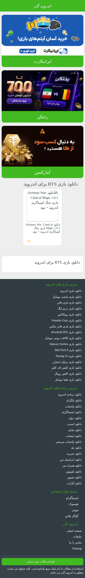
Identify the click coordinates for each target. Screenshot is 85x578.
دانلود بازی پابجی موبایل (67, 296)
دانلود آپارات (74, 483)
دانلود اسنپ (74, 424)
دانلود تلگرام (74, 400)
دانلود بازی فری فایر (69, 302)
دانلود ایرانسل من (71, 459)
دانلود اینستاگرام (72, 412)
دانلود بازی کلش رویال (68, 373)
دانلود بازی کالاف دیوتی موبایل (63, 338)
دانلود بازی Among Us (68, 356)
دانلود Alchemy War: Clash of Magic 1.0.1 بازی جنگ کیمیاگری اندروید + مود (42, 228)
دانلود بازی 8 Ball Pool (68, 350)
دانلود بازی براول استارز (67, 362)
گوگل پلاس (72, 516)
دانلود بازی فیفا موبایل (68, 379)
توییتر (75, 510)
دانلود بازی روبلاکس (70, 314)
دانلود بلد (76, 447)
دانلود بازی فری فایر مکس (65, 326)
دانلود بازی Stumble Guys (67, 320)
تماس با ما (75, 542)
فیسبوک (74, 504)
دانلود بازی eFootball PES (66, 332)
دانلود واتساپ (73, 406)
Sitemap (77, 548)
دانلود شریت (74, 453)
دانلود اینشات (74, 436)
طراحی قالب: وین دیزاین (41, 561)
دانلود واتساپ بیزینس (69, 441)
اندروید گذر (42, 6)
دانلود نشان (75, 430)
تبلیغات (77, 536)
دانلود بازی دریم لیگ (70, 308)
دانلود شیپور (74, 477)
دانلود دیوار (75, 418)
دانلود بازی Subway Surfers (66, 344)
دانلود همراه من (72, 465)
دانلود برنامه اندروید (70, 394)
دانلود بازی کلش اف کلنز (66, 367)
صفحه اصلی (74, 530)
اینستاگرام (72, 498)
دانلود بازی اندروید (71, 290)
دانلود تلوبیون (74, 471)
